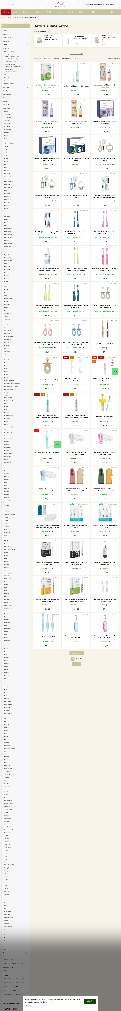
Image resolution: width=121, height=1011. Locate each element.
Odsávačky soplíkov (10, 64)
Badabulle (19, 979)
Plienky (7, 54)
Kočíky (5, 34)
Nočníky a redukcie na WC (12, 57)
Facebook (2, 5)
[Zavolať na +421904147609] (10, 5)
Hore (77, 664)
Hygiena (6, 48)
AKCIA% (6, 101)
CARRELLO (6, 105)
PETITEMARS (8, 994)
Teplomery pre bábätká (11, 81)
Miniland (7, 986)
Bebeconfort (9, 982)
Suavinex (20, 994)
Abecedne (77, 58)
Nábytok (6, 87)
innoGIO (19, 982)
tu (46, 1002)
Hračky (5, 91)
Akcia (6, 963)
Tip (23, 963)
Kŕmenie (6, 41)
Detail (52, 73)
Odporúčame (37, 58)
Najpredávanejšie (66, 58)
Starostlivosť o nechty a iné (13, 67)
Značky (5, 112)
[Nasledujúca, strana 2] (76, 659)
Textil (5, 45)
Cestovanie (7, 38)
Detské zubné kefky (10, 72)
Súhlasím (90, 1001)
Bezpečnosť (7, 94)
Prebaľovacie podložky (11, 59)
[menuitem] (6, 12)
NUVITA (16, 990)
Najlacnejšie (47, 58)
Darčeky (6, 98)
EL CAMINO (6, 108)
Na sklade (8, 959)
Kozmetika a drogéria (10, 78)
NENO (7, 990)
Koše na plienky (9, 69)
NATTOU (17, 986)
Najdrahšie (56, 58)
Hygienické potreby (10, 51)
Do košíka (43, 73)
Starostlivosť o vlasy (10, 62)
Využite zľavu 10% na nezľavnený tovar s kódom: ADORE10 (101, 5)
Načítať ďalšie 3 (76, 653)
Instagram (6, 5)
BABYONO (8, 979)
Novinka (15, 963)
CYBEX (5, 31)
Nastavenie (29, 1006)
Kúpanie (6, 75)
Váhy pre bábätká (9, 84)
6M (6, 970)
